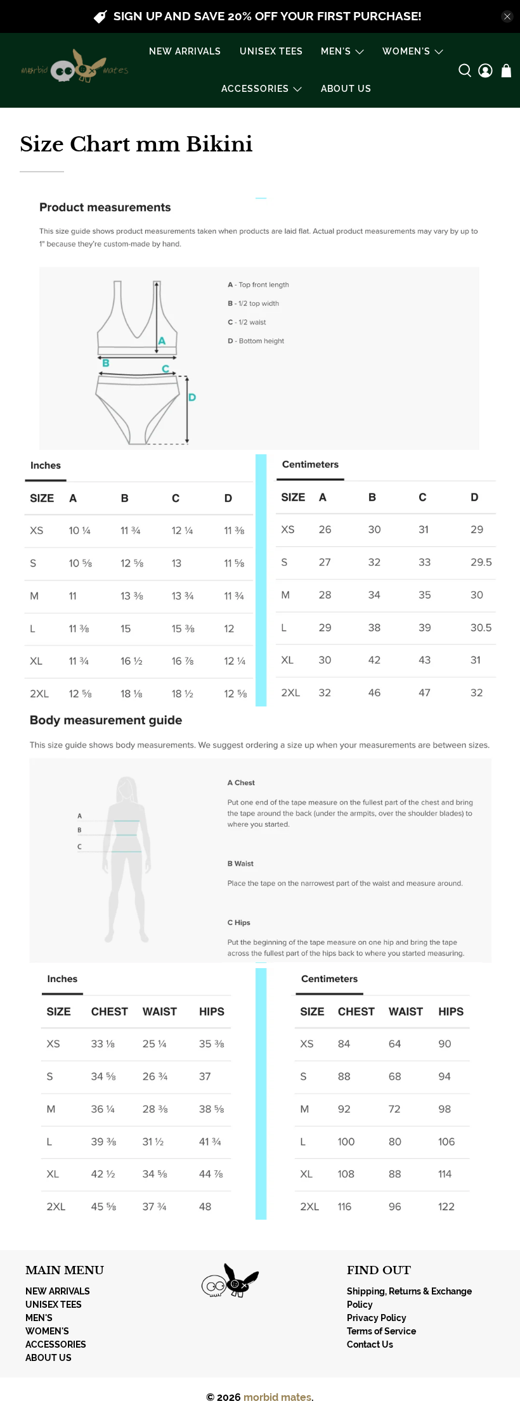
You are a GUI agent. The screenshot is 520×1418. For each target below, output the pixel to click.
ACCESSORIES (255, 89)
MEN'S (336, 51)
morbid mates (277, 1397)
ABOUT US (346, 89)
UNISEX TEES (271, 51)
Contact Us (370, 1344)
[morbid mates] (72, 70)
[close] (507, 16)
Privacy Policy (376, 1318)
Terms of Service (381, 1331)
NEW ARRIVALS (185, 51)
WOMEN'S (406, 51)
